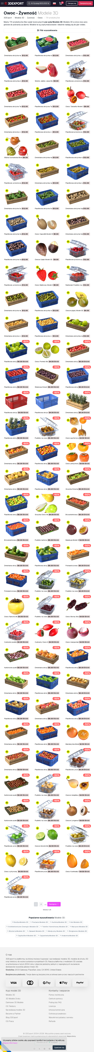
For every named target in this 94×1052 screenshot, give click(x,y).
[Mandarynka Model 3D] (77, 733)
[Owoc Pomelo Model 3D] (47, 350)
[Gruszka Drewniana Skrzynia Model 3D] (77, 478)
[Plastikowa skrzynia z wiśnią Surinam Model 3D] (47, 120)
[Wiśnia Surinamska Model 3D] (16, 146)
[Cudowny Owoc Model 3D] (47, 631)
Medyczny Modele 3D (56, 931)
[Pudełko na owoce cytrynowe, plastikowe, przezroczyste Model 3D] (77, 834)
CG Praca (10, 1021)
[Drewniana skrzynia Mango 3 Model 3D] (77, 682)
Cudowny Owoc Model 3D (44, 642)
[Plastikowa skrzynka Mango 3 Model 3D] (16, 707)
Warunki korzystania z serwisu (61, 1017)
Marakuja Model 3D (73, 540)
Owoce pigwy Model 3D (74, 310)
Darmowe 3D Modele (14, 1002)
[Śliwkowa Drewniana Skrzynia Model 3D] (47, 375)
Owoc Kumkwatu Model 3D (76, 871)
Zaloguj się (72, 3)
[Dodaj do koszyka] (21, 50)
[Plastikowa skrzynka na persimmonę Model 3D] (47, 452)
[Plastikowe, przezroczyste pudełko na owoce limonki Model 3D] (16, 834)
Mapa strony (71, 1036)
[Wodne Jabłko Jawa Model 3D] (47, 69)
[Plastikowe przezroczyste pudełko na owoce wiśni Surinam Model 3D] (77, 120)
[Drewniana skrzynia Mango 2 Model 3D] (47, 707)
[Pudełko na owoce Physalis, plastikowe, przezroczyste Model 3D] (47, 426)
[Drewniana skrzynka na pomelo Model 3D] (77, 324)
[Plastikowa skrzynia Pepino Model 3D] (47, 478)
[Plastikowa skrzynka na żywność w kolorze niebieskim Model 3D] (47, 401)
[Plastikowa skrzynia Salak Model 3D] (16, 248)
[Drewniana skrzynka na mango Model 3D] (47, 656)
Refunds (52, 1021)
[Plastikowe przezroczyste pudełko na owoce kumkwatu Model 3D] (47, 860)
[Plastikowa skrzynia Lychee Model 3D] (47, 758)
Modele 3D (10, 995)
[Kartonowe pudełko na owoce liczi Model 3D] (16, 784)
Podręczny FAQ (55, 1002)
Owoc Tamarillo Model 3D (75, 106)
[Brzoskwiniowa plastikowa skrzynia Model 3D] (16, 529)
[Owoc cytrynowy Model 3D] (16, 860)
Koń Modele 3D (76, 922)
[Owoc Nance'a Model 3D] (16, 605)
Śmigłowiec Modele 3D (77, 931)
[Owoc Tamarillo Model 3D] (77, 95)
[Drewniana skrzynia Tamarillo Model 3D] (16, 95)
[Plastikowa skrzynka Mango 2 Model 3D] (77, 707)
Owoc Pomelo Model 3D (44, 362)
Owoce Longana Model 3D (75, 820)
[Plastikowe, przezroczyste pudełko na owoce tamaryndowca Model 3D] (77, 69)
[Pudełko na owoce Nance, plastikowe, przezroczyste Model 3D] (77, 580)
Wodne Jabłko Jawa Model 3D (46, 81)
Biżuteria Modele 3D (17, 931)
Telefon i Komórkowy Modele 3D (55, 927)
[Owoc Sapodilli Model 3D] (47, 222)
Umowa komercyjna (57, 1010)
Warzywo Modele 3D (79, 927)
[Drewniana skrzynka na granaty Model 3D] (77, 350)
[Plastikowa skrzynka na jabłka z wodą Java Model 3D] (16, 69)
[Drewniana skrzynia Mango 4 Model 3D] (16, 682)
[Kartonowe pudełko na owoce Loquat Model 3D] (16, 809)
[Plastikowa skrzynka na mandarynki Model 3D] (47, 733)
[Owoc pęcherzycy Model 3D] (77, 426)
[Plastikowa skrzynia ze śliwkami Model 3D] (77, 375)
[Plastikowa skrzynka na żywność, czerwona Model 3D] (16, 401)
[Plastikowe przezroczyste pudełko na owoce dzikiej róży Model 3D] (77, 248)
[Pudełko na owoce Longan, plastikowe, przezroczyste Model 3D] (47, 809)
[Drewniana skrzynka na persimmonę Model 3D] (16, 452)
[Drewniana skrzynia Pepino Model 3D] (16, 478)
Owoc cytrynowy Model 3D (14, 871)
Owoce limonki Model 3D (44, 846)
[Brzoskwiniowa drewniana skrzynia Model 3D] (77, 503)
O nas (9, 954)
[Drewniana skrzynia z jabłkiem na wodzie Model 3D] (77, 44)
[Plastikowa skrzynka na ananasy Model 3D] (16, 426)
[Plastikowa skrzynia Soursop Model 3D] (47, 197)
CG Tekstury (11, 1006)
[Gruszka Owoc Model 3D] (47, 503)
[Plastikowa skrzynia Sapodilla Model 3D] (16, 222)
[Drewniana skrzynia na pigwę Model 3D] (16, 299)
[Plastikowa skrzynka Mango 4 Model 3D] (47, 682)
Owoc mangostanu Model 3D (76, 642)
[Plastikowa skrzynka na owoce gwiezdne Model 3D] (77, 171)
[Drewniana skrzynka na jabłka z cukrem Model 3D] (47, 146)
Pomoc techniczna (56, 995)
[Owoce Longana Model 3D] (77, 809)
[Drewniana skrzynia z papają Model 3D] (16, 554)
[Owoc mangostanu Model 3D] (77, 631)
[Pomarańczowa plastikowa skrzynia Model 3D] (16, 580)
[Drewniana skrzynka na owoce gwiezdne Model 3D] (47, 171)
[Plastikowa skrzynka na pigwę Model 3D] (47, 299)
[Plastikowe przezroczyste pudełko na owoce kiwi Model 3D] (16, 885)
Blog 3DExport (12, 1017)
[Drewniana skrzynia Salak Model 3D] (77, 222)
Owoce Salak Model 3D (43, 259)
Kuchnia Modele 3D (59, 922)
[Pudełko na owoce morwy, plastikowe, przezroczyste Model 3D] (47, 605)
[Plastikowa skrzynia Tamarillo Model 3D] (47, 95)
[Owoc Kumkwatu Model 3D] (77, 860)
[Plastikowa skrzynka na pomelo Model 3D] (16, 350)
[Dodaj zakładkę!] (25, 50)
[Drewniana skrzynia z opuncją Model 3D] (16, 324)
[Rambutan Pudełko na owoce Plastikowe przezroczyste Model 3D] (77, 273)
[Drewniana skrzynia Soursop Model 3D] (16, 197)
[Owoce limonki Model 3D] (47, 834)
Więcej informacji (10, 1043)
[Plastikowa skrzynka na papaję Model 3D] (47, 554)
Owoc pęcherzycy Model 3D (76, 438)
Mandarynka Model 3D (74, 744)
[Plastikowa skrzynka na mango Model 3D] (77, 656)
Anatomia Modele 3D (69, 936)
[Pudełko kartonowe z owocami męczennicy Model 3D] (47, 529)
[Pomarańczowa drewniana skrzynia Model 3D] (77, 554)
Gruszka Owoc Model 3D (44, 515)
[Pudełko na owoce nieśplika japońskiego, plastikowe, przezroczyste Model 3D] (47, 784)
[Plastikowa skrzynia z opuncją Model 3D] (47, 324)
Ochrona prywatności (57, 1013)
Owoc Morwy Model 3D (74, 617)
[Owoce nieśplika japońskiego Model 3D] (77, 784)
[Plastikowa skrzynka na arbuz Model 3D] (47, 44)
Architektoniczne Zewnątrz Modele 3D (23, 927)
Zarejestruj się (85, 3)
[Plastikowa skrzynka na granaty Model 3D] (16, 375)
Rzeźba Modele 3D (20, 922)
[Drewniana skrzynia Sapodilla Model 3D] (77, 197)
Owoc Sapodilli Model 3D (44, 234)
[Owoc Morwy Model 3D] (77, 605)
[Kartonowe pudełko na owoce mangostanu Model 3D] (16, 656)
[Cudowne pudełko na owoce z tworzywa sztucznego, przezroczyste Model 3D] (16, 631)
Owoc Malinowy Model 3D (44, 285)
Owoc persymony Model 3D (76, 464)
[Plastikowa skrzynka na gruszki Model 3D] (16, 503)
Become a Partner (13, 1013)
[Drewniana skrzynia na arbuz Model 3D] (16, 44)
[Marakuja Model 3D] (77, 529)
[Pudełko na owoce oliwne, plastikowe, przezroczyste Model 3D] (47, 580)
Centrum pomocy (56, 998)
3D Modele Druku (13, 998)
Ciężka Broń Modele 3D (27, 936)
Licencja (52, 1006)
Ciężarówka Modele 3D (48, 936)
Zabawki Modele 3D (36, 931)
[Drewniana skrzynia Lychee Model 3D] (16, 758)
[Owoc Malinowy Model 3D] (47, 273)
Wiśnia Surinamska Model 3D (15, 157)
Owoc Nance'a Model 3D (13, 617)
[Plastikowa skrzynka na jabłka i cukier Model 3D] (77, 146)
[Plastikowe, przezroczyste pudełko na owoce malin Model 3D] (16, 273)
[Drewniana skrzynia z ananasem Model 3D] (77, 401)
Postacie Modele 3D (40, 922)
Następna (53, 904)
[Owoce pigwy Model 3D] (77, 299)
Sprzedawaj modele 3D (15, 1010)
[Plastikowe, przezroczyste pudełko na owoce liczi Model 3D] (77, 758)
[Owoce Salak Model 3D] (47, 248)
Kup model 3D (13, 990)
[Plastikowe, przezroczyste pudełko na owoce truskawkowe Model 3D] (16, 171)
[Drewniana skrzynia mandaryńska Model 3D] (16, 733)
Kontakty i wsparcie (59, 990)
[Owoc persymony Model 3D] (77, 452)
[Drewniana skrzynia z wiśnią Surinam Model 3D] (16, 120)
